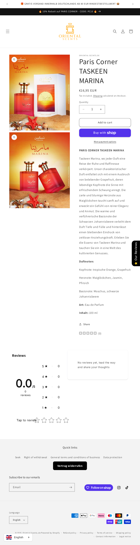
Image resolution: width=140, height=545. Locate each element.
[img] (88, 334)
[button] (8, 31)
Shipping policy (123, 532)
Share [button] (86, 324)
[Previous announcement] (7, 4)
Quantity (83, 102)
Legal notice (125, 536)
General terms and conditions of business (75, 457)
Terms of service (104, 532)
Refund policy (69, 532)
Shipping (97, 95)
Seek (18, 457)
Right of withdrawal (35, 457)
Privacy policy (86, 532)
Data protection (112, 457)
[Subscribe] (71, 487)
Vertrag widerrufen (70, 466)
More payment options (105, 141)
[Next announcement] (133, 4)
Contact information (106, 536)
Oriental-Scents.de (32, 532)
